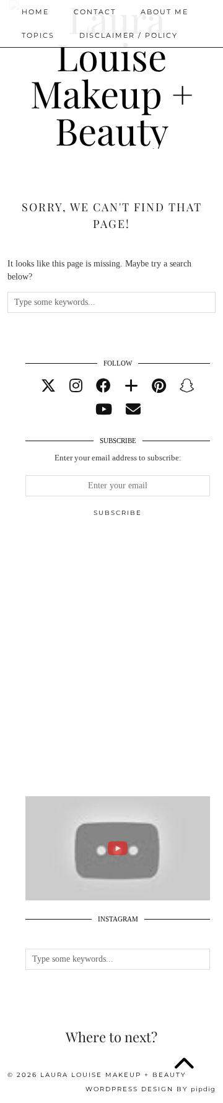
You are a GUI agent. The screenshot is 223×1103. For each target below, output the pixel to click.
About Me (164, 11)
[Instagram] (111, 59)
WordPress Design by (150, 1089)
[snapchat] (187, 386)
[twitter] (48, 386)
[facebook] (103, 386)
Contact (95, 11)
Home (35, 11)
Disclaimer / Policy (128, 35)
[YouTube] (148, 59)
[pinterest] (159, 386)
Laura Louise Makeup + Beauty (113, 1075)
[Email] (186, 59)
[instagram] (75, 386)
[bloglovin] (131, 386)
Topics (38, 35)
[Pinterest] (129, 59)
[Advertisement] (111, 662)
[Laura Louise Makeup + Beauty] (111, 85)
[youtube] (103, 410)
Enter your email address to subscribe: (118, 457)
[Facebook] (167, 59)
